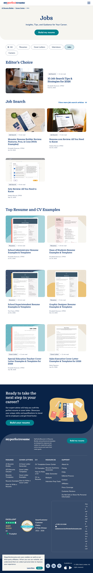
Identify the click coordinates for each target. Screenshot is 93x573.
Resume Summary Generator (52, 469)
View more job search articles (71, 102)
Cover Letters (39, 47)
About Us (65, 464)
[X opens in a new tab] (48, 566)
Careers (12, 53)
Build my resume (46, 32)
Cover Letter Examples (23, 476)
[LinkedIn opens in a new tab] (53, 566)
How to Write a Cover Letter (25, 482)
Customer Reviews (68, 491)
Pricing (64, 468)
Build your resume (20, 422)
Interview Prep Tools (53, 481)
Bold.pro (49, 478)
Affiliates (65, 484)
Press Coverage (67, 487)
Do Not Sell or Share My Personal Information (74, 496)
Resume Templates (9, 476)
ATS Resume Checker (10, 471)
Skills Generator (51, 474)
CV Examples (40, 468)
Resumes (23, 47)
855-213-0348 (61, 524)
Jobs (69, 47)
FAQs (64, 472)
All (11, 47)
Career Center (20, 8)
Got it (39, 568)
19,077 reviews (9, 527)
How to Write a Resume (11, 486)
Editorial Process (68, 476)
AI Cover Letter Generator (24, 465)
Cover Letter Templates (23, 471)
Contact (64, 480)
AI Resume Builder (8, 8)
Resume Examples (12, 481)
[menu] (88, 3)
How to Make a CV (40, 473)
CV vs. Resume (38, 478)
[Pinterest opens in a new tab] (59, 566)
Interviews (56, 47)
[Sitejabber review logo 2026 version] (27, 526)
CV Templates (40, 464)
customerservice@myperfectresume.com (68, 529)
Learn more (30, 568)
